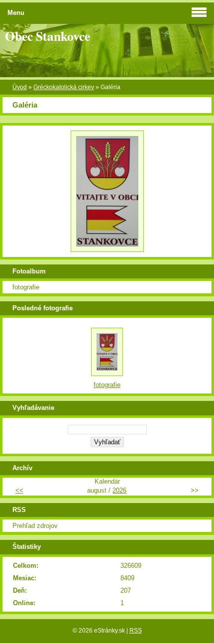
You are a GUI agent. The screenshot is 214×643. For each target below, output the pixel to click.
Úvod (19, 87)
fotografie (25, 287)
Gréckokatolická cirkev (63, 87)
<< (19, 490)
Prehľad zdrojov (35, 525)
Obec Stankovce (47, 35)
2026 (119, 490)
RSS (135, 631)
